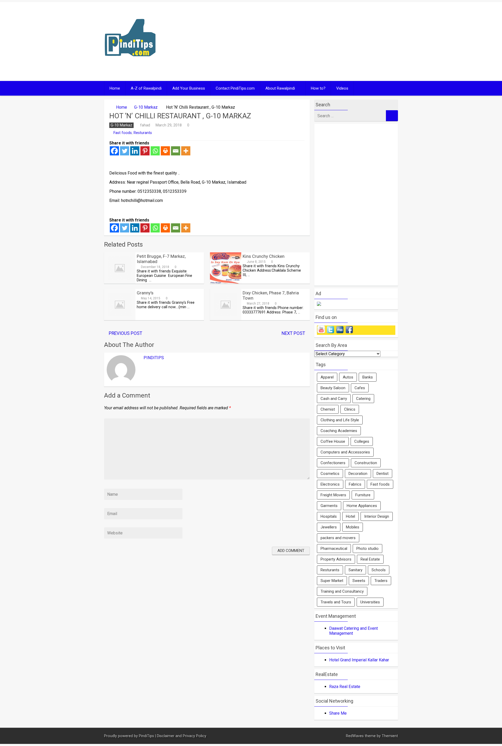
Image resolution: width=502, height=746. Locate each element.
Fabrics (355, 484)
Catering (363, 398)
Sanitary (355, 570)
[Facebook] (114, 150)
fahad (145, 125)
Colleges (361, 441)
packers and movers (338, 537)
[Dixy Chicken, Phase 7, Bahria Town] (225, 318)
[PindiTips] (130, 63)
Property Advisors (336, 559)
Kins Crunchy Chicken (263, 256)
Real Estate (370, 559)
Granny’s (145, 292)
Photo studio (367, 548)
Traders (380, 580)
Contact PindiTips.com (235, 88)
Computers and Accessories (345, 452)
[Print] (165, 150)
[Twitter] (124, 150)
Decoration (358, 473)
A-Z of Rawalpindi (146, 88)
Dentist (382, 473)
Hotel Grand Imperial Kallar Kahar (359, 659)
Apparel (327, 377)
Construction (366, 463)
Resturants (143, 133)
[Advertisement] (301, 41)
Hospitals (329, 516)
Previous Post (125, 333)
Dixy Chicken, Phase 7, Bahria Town (271, 295)
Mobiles (352, 527)
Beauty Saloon (333, 388)
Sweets (358, 580)
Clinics (349, 409)
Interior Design (376, 516)
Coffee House (333, 441)
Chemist (328, 409)
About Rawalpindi (280, 88)
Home (115, 88)
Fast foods (122, 133)
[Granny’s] (119, 318)
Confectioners (333, 463)
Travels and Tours (336, 602)
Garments (329, 505)
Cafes (360, 388)
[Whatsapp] (155, 150)
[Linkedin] (134, 150)
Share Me (338, 713)
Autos (348, 377)
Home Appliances (362, 505)
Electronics (330, 484)
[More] (185, 150)
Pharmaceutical (334, 548)
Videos (342, 88)
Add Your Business (188, 88)
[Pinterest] (145, 150)
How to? (318, 88)
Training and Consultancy (342, 591)
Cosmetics (330, 473)
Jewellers (329, 527)
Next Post (293, 333)
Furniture (362, 495)
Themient (390, 736)
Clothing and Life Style (340, 420)
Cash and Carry (334, 398)
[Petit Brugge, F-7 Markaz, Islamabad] (119, 282)
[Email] (175, 150)
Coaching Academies (339, 430)
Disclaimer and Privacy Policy (181, 736)
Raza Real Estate (344, 686)
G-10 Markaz (146, 107)
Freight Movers (333, 495)
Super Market (332, 580)
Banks (367, 377)
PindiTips (154, 357)
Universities (370, 602)
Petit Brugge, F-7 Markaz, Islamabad (161, 259)
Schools (379, 570)
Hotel (350, 516)
